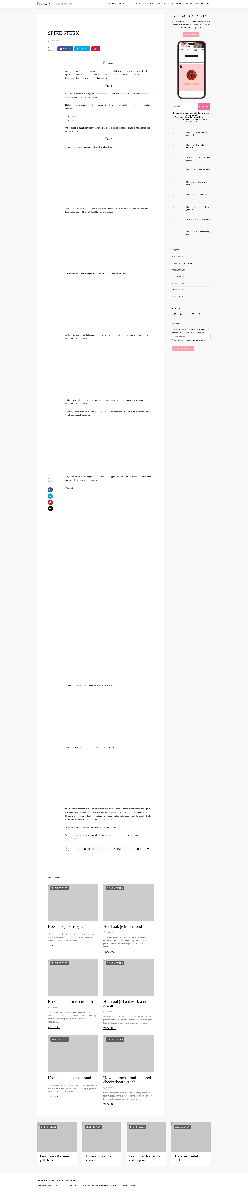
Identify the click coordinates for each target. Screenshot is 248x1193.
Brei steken (128, 4)
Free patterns (196, 4)
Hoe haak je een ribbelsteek (70, 1001)
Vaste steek (74, 120)
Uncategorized (179, 296)
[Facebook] (174, 314)
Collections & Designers (162, 4)
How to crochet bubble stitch (198, 219)
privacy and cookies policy (196, 120)
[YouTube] (193, 314)
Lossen (73, 116)
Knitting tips (115, 4)
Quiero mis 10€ (183, 348)
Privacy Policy (130, 1185)
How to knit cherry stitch (196, 194)
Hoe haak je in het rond (122, 926)
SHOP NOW (191, 34)
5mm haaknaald (101, 94)
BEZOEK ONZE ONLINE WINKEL (56, 1180)
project (70, 78)
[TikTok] (199, 314)
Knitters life (182, 4)
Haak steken (142, 4)
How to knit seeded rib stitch (198, 170)
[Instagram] (181, 314)
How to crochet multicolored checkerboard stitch (127, 1079)
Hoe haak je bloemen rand (69, 1077)
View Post (54, 945)
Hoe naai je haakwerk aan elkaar (124, 1003)
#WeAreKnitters (72, 839)
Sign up (203, 106)
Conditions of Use (187, 340)
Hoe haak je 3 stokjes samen (71, 926)
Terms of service (117, 1185)
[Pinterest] (187, 314)
